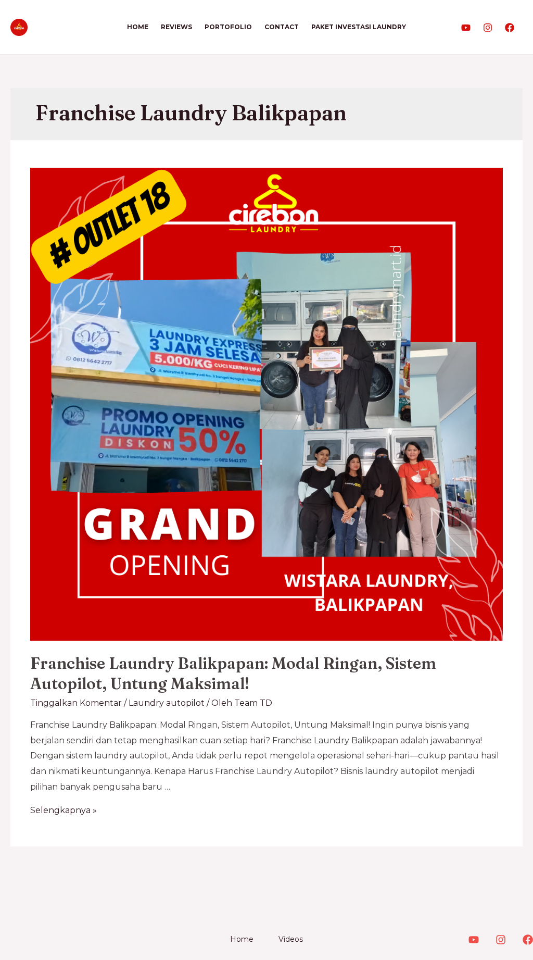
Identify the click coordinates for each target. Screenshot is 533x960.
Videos (290, 939)
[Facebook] (509, 27)
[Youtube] (466, 27)
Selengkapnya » (63, 810)
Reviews (176, 27)
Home (137, 27)
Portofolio (228, 27)
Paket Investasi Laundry (358, 27)
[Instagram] (487, 27)
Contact (281, 27)
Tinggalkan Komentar (76, 703)
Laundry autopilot (167, 703)
